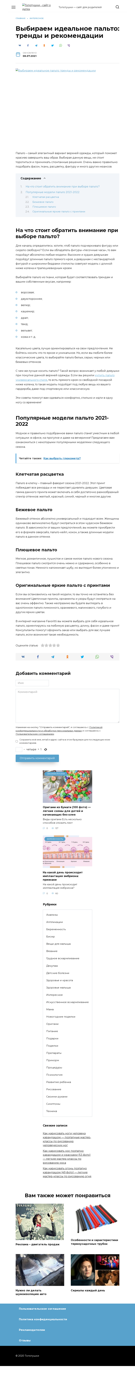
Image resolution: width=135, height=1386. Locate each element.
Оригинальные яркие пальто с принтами (58, 211)
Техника (51, 1111)
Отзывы (25, 1340)
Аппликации (54, 922)
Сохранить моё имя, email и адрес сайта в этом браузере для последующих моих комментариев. (64, 741)
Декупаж (52, 965)
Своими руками (57, 1096)
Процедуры (54, 1067)
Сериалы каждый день (88, 1290)
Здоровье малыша (58, 987)
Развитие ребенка (58, 1082)
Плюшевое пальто (44, 206)
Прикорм (52, 1060)
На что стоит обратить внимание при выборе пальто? (63, 186)
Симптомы (53, 1103)
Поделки (52, 1045)
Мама (50, 1009)
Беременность (56, 929)
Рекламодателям (32, 1329)
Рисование (53, 1089)
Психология (54, 1074)
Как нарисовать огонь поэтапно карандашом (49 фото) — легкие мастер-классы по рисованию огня (67, 1172)
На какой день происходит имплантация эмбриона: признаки (63, 876)
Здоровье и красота (59, 980)
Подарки (52, 1038)
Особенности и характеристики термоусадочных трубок (94, 1242)
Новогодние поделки (60, 1016)
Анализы (52, 914)
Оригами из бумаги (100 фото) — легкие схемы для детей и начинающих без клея (67, 811)
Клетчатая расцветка (45, 197)
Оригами (52, 1023)
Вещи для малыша (58, 943)
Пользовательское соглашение (42, 1308)
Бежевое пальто (43, 202)
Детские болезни (57, 973)
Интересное (54, 994)
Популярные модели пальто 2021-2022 (53, 192)
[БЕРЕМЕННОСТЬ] (67, 865)
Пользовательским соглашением (35, 734)
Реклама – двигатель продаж (37, 1244)
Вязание (51, 951)
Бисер (50, 936)
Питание (52, 1031)
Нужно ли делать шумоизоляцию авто (31, 1292)
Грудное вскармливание (62, 958)
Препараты (53, 1053)
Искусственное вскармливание (67, 1002)
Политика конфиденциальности (43, 1319)
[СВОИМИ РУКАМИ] (67, 800)
